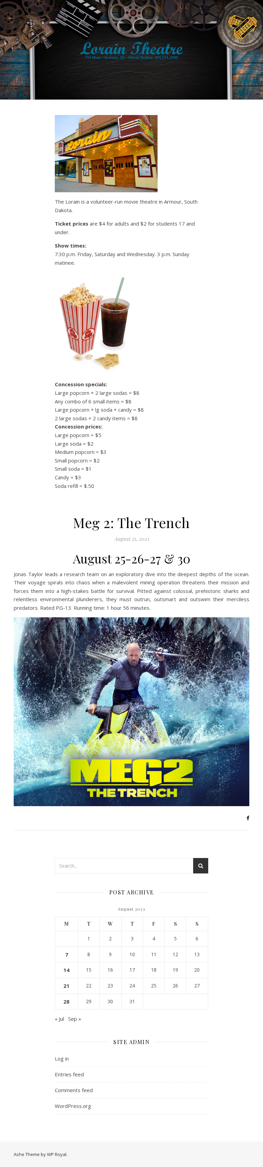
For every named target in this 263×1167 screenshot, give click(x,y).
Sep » (74, 1018)
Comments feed (74, 1090)
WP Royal (56, 1154)
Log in (62, 1058)
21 (66, 985)
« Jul (59, 1018)
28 (66, 1001)
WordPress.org (73, 1105)
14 (66, 969)
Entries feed (69, 1074)
